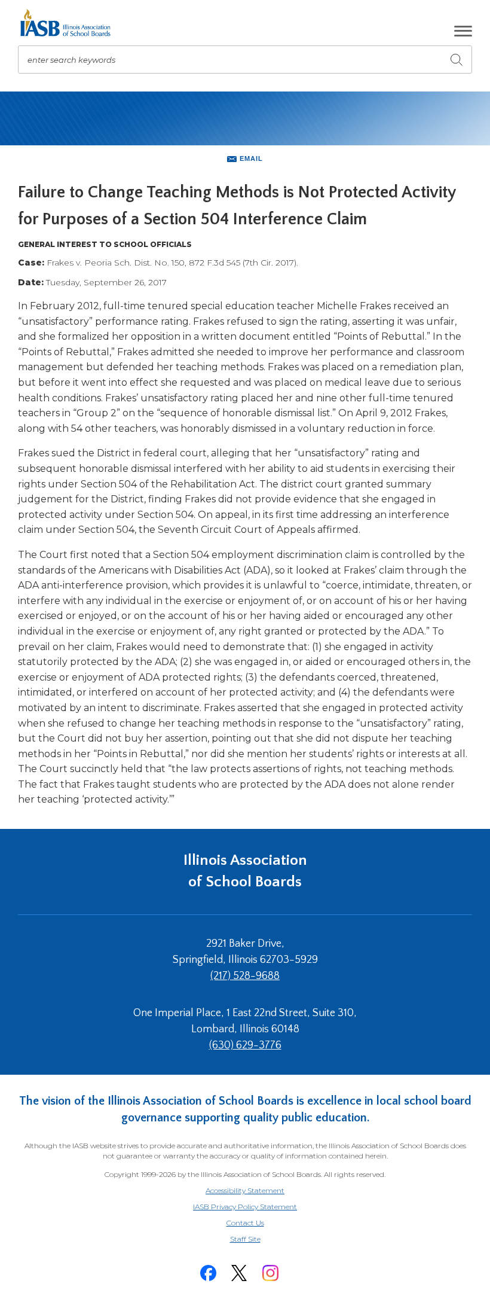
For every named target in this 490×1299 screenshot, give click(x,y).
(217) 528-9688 (245, 976)
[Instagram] (270, 1273)
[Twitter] (239, 1273)
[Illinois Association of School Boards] (69, 22)
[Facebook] (208, 1273)
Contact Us (245, 1222)
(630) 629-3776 (245, 1045)
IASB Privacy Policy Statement (245, 1206)
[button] (463, 31)
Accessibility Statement (245, 1190)
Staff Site (260, 1239)
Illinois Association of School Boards (245, 871)
